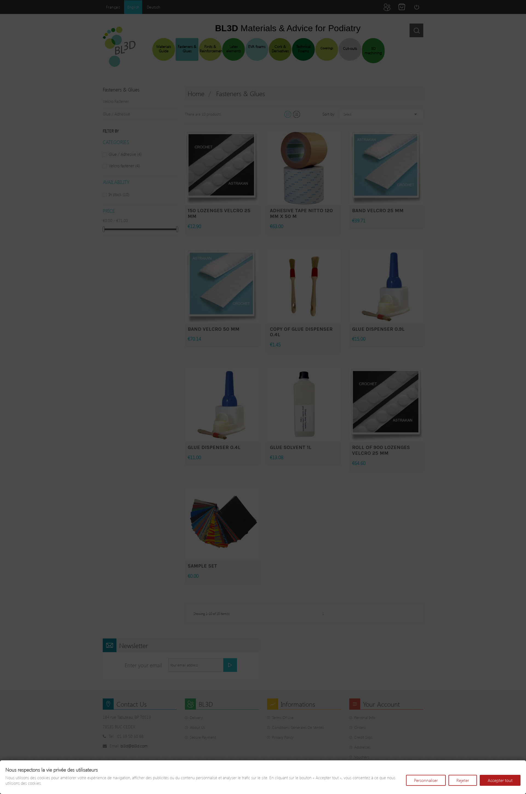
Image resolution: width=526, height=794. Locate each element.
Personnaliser (426, 780)
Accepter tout (500, 780)
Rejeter (462, 780)
